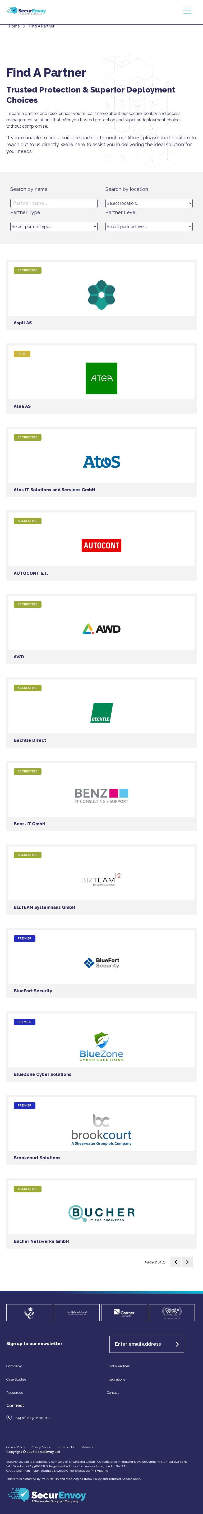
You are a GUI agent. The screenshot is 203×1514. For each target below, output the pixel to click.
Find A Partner (118, 1366)
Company (14, 1366)
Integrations (116, 1379)
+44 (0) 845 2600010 (33, 1418)
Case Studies (16, 1379)
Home (14, 26)
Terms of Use (65, 1447)
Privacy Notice (41, 1447)
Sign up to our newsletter (34, 1343)
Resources (14, 1393)
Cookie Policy (15, 1447)
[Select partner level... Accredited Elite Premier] (149, 226)
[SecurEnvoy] (26, 13)
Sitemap (87, 1447)
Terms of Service (120, 1479)
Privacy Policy (92, 1479)
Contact (113, 1393)
